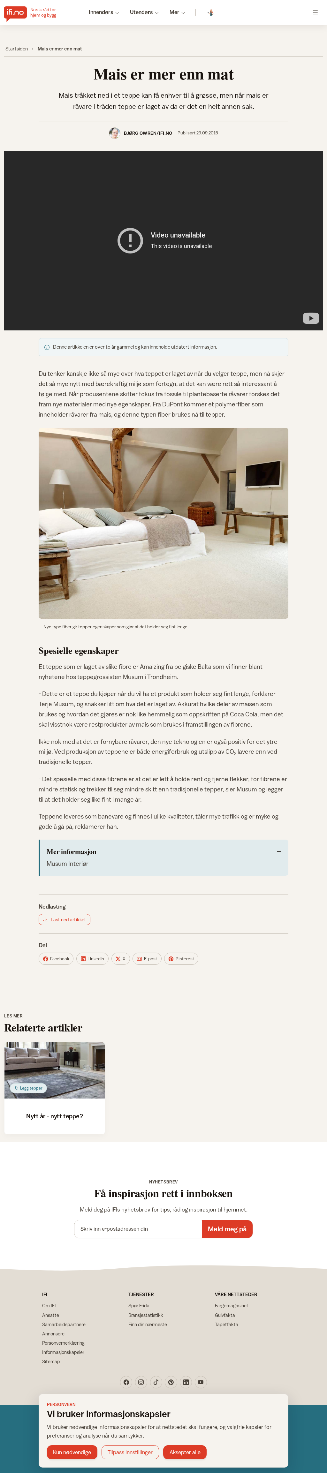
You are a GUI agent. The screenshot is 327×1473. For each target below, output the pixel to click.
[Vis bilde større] (163, 523)
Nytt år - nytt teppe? (54, 1116)
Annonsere (53, 1333)
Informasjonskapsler (63, 1352)
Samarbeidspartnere (64, 1324)
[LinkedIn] (186, 1382)
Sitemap (51, 1361)
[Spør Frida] (211, 12)
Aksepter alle (185, 1452)
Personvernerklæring (63, 1343)
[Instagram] (141, 1382)
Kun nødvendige (72, 1452)
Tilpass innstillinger (130, 1452)
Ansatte (50, 1315)
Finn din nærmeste (147, 1324)
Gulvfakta (225, 1315)
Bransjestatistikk (145, 1315)
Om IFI (49, 1305)
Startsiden (16, 48)
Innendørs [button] (101, 12)
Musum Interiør (67, 863)
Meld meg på (227, 1229)
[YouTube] (201, 1382)
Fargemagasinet (231, 1305)
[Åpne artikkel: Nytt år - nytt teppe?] (54, 1070)
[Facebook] (126, 1382)
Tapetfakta (226, 1324)
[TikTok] (156, 1382)
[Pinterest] (171, 1382)
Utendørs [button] (141, 12)
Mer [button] (174, 12)
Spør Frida (138, 1305)
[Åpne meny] (315, 12)
